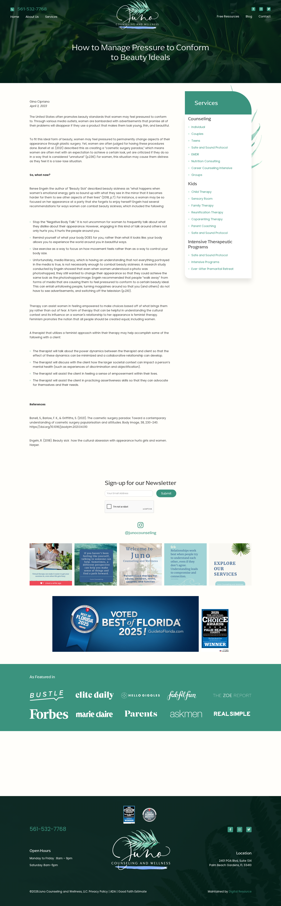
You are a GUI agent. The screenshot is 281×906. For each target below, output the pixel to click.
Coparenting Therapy (207, 219)
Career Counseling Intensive (211, 168)
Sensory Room (202, 199)
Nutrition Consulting (205, 161)
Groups (196, 175)
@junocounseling (140, 532)
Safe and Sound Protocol (209, 147)
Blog (249, 16)
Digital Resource (240, 891)
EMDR (195, 154)
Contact (265, 16)
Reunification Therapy (207, 212)
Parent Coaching (203, 226)
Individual (198, 127)
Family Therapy (202, 205)
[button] (32, 16)
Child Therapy (201, 192)
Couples (197, 134)
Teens (195, 141)
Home (14, 17)
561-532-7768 (32, 9)
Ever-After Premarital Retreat (212, 269)
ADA (113, 891)
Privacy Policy (98, 891)
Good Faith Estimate (132, 891)
